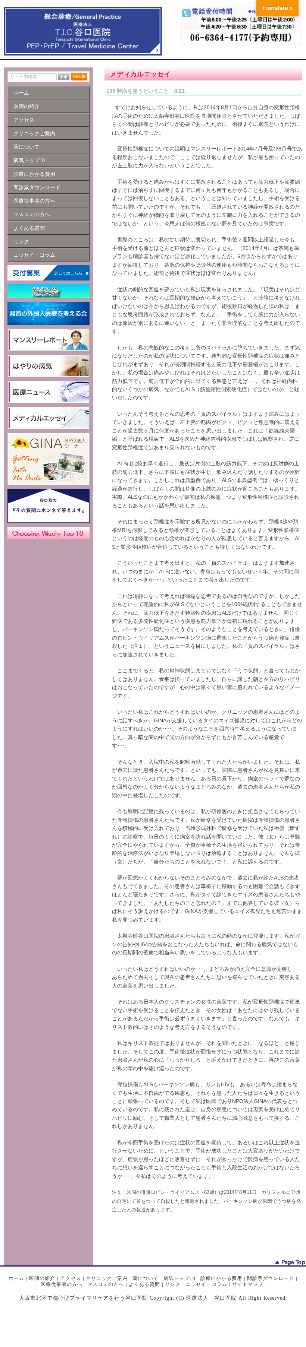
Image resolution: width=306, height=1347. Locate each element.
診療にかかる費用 (221, 1278)
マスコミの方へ (105, 1284)
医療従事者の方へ (61, 1284)
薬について (145, 1278)
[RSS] (79, 76)
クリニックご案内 (107, 1278)
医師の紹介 (42, 1278)
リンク (173, 1284)
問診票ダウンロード (270, 1278)
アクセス (70, 1278)
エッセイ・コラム (206, 1284)
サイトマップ (247, 1284)
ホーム (16, 1278)
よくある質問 (144, 1284)
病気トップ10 (179, 1278)
